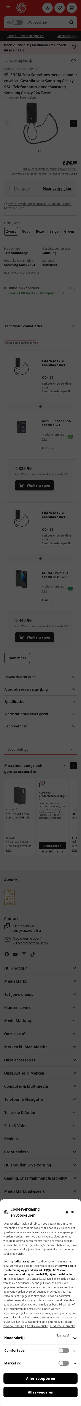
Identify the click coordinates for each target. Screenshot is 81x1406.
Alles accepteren (40, 1378)
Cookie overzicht (37, 1326)
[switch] (64, 1350)
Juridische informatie (62, 1326)
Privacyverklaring (13, 1326)
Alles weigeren (40, 1392)
